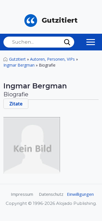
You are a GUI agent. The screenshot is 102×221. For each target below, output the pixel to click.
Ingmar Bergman (19, 65)
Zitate (15, 104)
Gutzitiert (17, 59)
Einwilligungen (80, 194)
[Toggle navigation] (91, 42)
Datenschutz (51, 194)
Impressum (22, 194)
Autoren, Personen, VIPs (52, 59)
